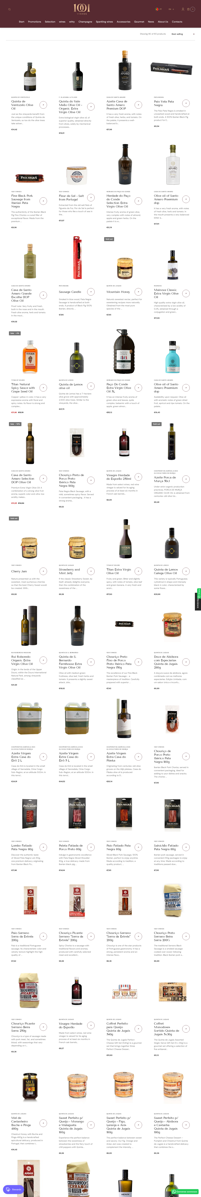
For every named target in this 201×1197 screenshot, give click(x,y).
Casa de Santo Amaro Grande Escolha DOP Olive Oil (21, 295)
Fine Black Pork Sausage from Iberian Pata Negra (22, 201)
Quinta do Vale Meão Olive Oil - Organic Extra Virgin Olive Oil (70, 107)
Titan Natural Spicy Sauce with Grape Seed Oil (23, 387)
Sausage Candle (70, 292)
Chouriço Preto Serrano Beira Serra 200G (164, 936)
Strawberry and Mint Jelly (69, 571)
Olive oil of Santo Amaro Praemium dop (166, 199)
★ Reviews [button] (198, 601)
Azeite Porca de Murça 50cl (165, 479)
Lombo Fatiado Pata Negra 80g (22, 847)
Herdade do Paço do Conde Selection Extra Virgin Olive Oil (118, 201)
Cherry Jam (19, 571)
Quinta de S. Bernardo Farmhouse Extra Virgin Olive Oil (70, 662)
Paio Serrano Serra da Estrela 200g (22, 936)
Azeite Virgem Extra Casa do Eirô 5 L (68, 756)
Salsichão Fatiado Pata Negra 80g (166, 847)
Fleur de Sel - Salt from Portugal (71, 197)
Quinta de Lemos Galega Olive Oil (166, 571)
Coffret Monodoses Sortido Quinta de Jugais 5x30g (166, 1029)
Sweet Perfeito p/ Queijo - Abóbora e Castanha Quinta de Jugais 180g (166, 1125)
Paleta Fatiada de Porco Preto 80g (71, 847)
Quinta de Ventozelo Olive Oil (22, 105)
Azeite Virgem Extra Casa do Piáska (116, 756)
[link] (29, 68)
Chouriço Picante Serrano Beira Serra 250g (23, 1027)
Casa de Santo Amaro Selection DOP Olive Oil (22, 478)
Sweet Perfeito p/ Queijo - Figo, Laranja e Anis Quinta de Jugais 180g (119, 1125)
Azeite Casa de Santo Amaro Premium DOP (117, 105)
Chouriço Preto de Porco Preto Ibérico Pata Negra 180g (71, 480)
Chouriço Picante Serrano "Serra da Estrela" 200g (71, 936)
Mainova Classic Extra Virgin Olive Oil (166, 293)
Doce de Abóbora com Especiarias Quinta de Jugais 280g (166, 662)
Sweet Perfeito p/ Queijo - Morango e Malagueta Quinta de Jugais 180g (71, 1125)
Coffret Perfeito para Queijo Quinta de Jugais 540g (118, 1029)
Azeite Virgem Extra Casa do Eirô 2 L (21, 756)
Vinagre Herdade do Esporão (70, 1025)
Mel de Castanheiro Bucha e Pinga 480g (21, 1123)
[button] (9, 9)
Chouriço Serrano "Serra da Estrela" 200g (119, 936)
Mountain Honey (118, 292)
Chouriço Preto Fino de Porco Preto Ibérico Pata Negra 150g (119, 662)
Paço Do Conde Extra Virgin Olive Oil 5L (119, 387)
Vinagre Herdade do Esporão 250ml (119, 477)
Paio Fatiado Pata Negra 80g (119, 847)
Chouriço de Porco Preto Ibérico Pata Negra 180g (162, 756)
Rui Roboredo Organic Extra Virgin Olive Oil (22, 660)
